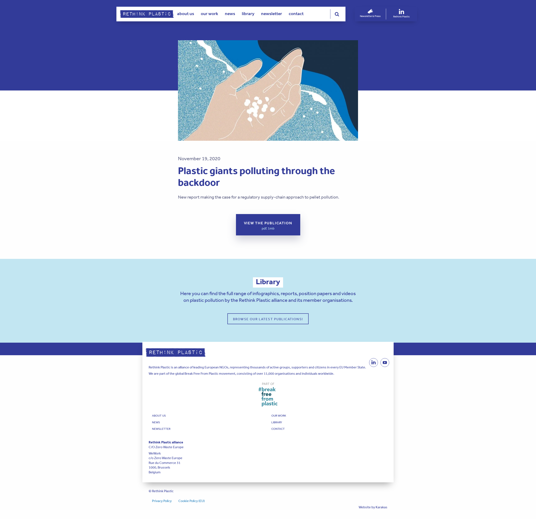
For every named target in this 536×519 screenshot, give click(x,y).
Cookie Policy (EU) (191, 501)
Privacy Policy (162, 501)
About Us (185, 13)
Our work (209, 13)
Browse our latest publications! (268, 319)
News (230, 13)
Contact (296, 13)
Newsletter (271, 13)
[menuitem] (185, 14)
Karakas (381, 507)
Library (248, 13)
